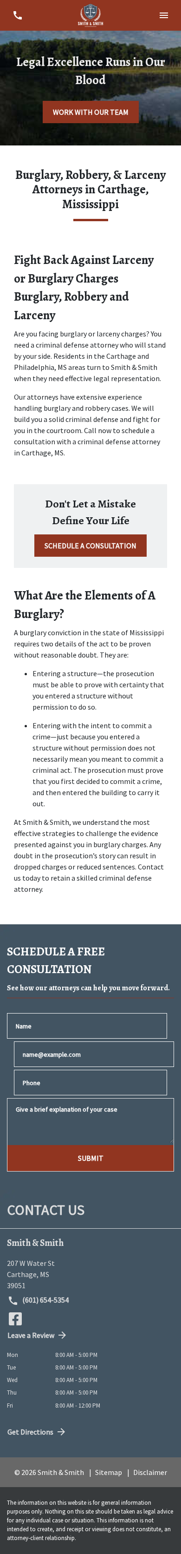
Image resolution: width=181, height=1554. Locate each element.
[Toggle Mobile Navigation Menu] (163, 15)
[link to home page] (90, 15)
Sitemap (108, 1472)
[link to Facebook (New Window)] (15, 1318)
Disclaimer (150, 1472)
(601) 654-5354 (45, 1299)
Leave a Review (30, 1335)
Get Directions (30, 1431)
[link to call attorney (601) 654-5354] (17, 15)
